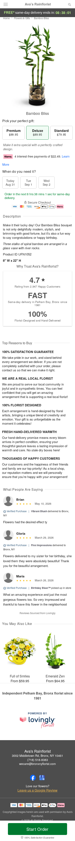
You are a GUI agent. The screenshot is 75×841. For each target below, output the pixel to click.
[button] (66, 831)
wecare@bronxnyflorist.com (37, 764)
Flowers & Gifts (22, 18)
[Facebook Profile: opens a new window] (33, 778)
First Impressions (41, 545)
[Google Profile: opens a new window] (42, 778)
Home (6, 18)
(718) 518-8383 (37, 760)
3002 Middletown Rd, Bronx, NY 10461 (37, 755)
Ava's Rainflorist (38, 4)
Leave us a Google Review (38, 790)
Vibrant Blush (39, 511)
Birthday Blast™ (41, 588)
